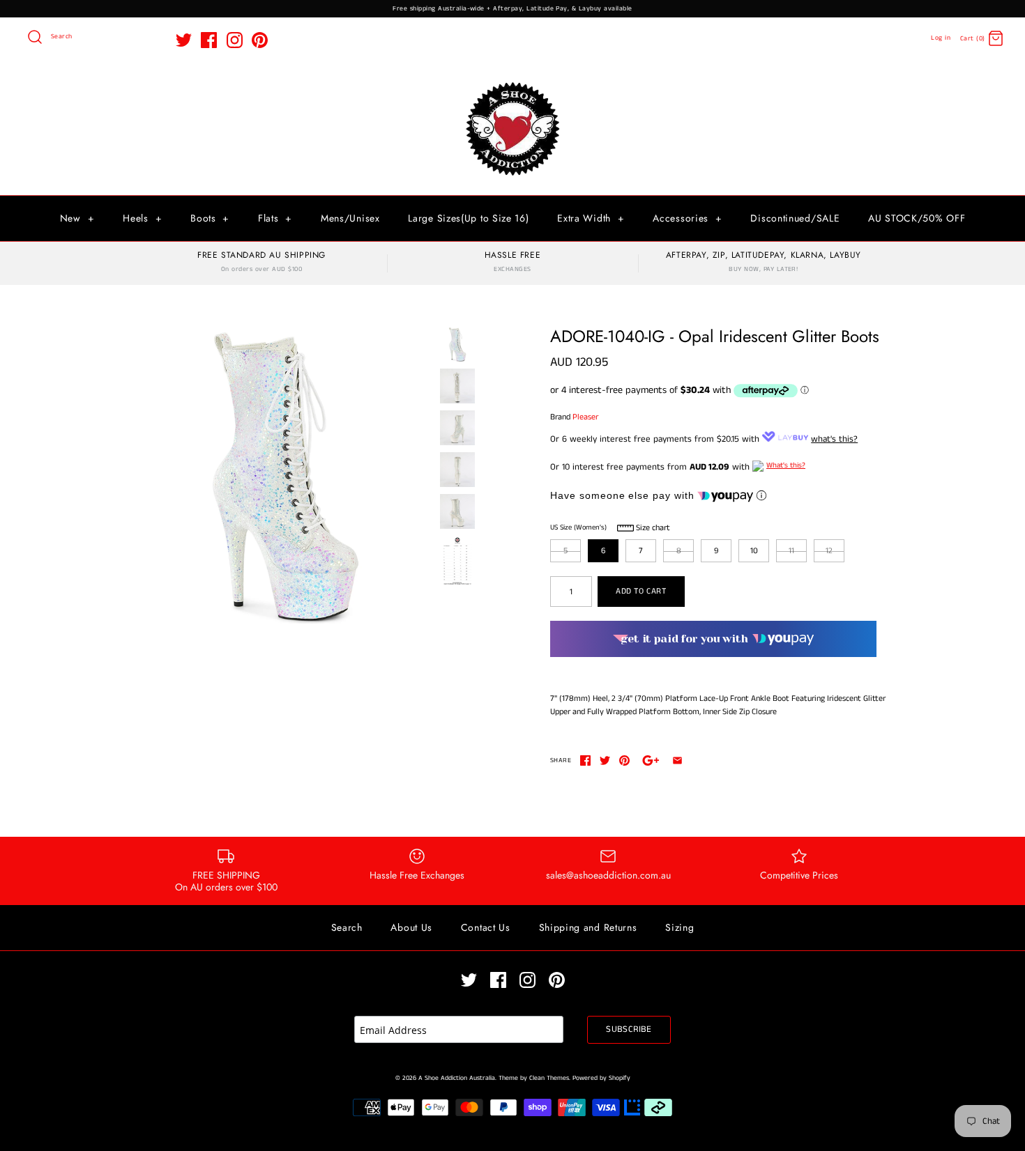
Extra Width (590, 218)
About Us (411, 927)
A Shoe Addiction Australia (456, 1078)
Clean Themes (549, 1078)
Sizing (679, 927)
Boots (209, 218)
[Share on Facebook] (585, 760)
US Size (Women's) (578, 527)
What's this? (785, 465)
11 (791, 551)
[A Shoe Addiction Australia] (512, 83)
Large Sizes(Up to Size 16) (468, 218)
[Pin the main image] (624, 760)
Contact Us (485, 927)
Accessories (687, 218)
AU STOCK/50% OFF (916, 218)
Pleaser (585, 417)
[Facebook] (209, 40)
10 (754, 551)
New (77, 218)
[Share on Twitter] (605, 760)
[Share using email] (677, 760)
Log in (940, 38)
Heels (142, 218)
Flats (275, 218)
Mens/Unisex (350, 218)
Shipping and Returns (588, 927)
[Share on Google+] (651, 760)
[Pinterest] (260, 40)
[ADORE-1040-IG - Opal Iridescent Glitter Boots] (284, 475)
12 (829, 551)
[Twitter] (184, 40)
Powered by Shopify (601, 1078)
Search (347, 927)
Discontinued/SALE (795, 218)
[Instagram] (235, 40)
